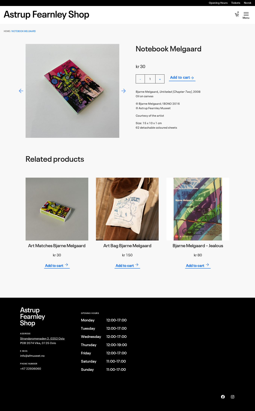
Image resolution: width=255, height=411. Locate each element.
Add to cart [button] (54, 265)
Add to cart (180, 77)
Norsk (247, 2)
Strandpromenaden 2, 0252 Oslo (42, 338)
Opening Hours (218, 2)
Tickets (235, 2)
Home (7, 31)
